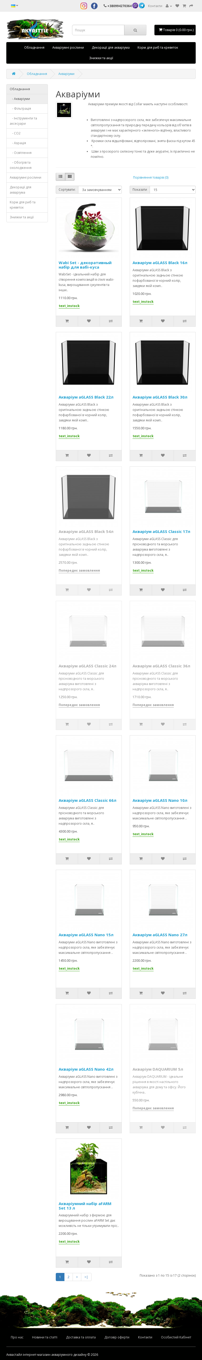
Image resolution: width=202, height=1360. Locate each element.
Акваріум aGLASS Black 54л (86, 531)
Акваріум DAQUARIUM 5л (158, 1069)
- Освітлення (21, 152)
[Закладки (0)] (177, 6)
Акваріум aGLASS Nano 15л (86, 934)
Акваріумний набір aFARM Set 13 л (85, 1206)
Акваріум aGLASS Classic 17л (161, 531)
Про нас (17, 1337)
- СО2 (15, 133)
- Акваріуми (20, 99)
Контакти (155, 6)
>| (86, 1277)
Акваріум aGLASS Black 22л (86, 397)
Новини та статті (44, 1337)
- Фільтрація (20, 108)
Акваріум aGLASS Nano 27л (160, 934)
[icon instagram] (83, 6)
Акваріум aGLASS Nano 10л (160, 800)
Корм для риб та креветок (158, 47)
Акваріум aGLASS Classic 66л (87, 800)
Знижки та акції (101, 58)
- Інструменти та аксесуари (23, 121)
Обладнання (34, 47)
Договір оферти (116, 1337)
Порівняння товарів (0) (150, 177)
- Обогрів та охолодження (21, 165)
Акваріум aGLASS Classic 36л (161, 665)
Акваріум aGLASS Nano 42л (86, 1069)
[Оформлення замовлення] (191, 6)
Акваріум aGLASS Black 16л (160, 262)
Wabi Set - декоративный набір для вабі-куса (85, 265)
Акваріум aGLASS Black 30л (160, 397)
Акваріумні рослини (68, 47)
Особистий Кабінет (176, 1337)
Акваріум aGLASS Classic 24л (87, 665)
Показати (140, 189)
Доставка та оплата (81, 1337)
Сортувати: (67, 189)
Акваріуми (66, 74)
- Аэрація (18, 143)
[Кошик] (184, 6)
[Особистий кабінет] (169, 6)
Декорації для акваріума (111, 47)
